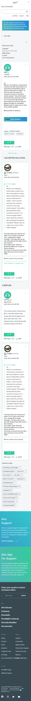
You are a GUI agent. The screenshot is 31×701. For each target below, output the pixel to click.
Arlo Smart (6, 475)
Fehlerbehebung (8, 482)
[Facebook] (2, 697)
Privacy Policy (4, 688)
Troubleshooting (8, 505)
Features (19, 479)
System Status (20, 645)
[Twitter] (13, 697)
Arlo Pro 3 (21, 471)
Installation (20, 133)
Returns (18, 655)
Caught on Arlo (6, 651)
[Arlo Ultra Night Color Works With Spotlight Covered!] (19, 153)
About (3, 638)
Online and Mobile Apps (10, 494)
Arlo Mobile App (8, 471)
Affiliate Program (6, 673)
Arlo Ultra (7, 36)
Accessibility (4, 690)
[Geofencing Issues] (22, 153)
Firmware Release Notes (10, 486)
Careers (3, 641)
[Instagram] (8, 697)
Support (18, 638)
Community (19, 641)
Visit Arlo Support (7, 541)
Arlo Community (7, 6)
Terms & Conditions (14, 688)
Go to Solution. (15, 119)
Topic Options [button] (26, 43)
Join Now (15, 16)
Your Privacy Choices (14, 690)
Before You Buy (9, 133)
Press (3, 645)
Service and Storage (9, 497)
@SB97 (9, 184)
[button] (25, 65)
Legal (22, 688)
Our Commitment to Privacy (10, 658)
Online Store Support (22, 648)
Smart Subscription (9, 501)
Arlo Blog (4, 655)
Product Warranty (21, 658)
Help (27, 16)
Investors (4, 648)
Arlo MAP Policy (6, 670)
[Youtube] (19, 697)
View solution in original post (14, 263)
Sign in (22, 16)
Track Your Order (21, 651)
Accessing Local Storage (10, 467)
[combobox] (15, 11)
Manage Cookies (5, 691)
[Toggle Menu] (28, 2)
